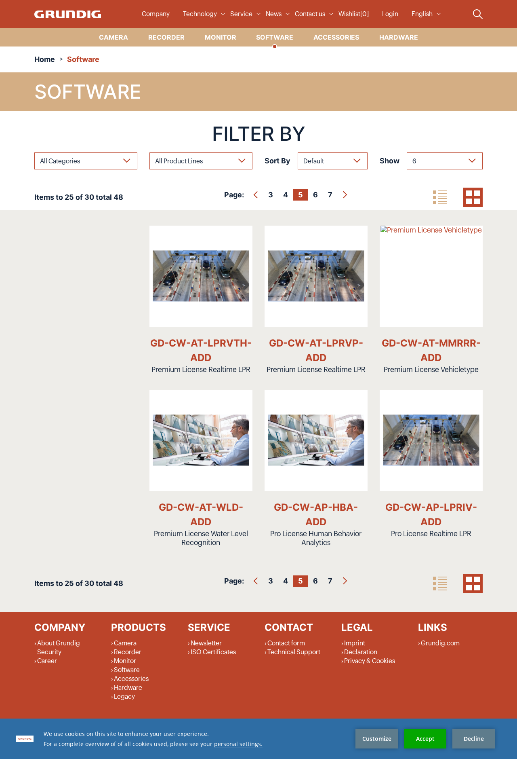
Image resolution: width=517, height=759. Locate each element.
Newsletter (206, 643)
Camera (125, 643)
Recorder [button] (166, 37)
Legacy (124, 696)
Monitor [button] (220, 37)
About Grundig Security (58, 647)
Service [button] (241, 14)
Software (127, 670)
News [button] (274, 14)
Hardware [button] (398, 37)
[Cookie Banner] (258, 739)
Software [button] (274, 37)
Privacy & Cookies (369, 661)
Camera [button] (113, 37)
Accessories (131, 679)
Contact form (286, 643)
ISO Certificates (213, 652)
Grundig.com (440, 643)
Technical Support (293, 652)
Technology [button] (200, 14)
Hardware (128, 688)
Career (47, 661)
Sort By (277, 160)
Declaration (360, 652)
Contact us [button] (310, 14)
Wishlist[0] (353, 14)
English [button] (422, 14)
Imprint (354, 643)
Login (390, 14)
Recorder (127, 652)
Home (44, 59)
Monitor (125, 661)
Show (389, 160)
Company (156, 14)
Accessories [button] (336, 37)
